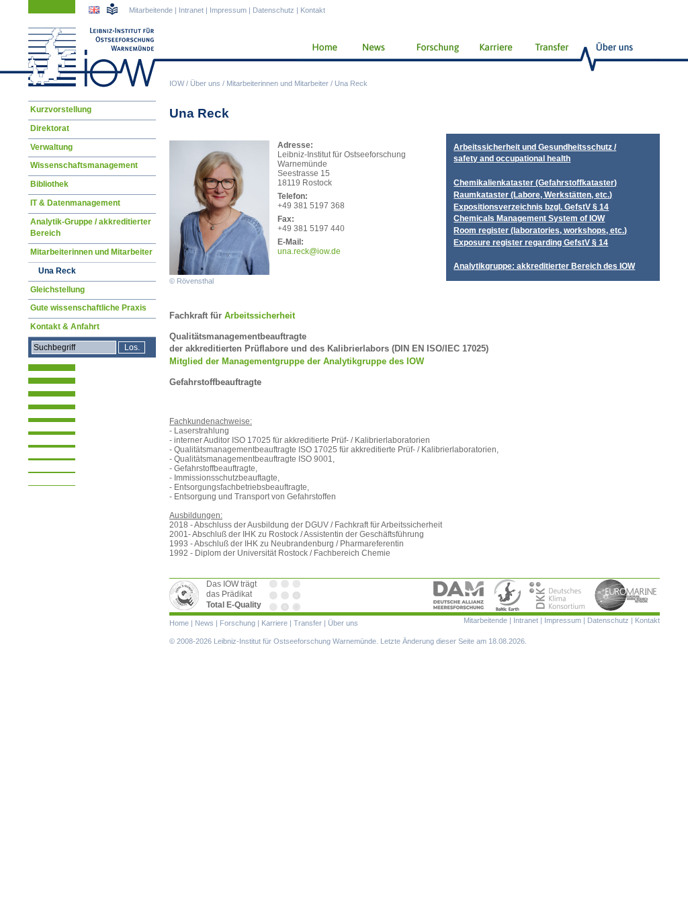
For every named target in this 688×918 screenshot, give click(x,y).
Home (319, 57)
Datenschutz (273, 10)
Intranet (191, 10)
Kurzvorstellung (60, 109)
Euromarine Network (626, 595)
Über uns (205, 83)
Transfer (549, 57)
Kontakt (312, 10)
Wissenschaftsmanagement (84, 165)
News (371, 57)
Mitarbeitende (151, 10)
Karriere (491, 57)
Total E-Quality (186, 595)
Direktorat (49, 128)
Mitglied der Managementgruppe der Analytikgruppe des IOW (296, 361)
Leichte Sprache (112, 8)
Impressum (228, 10)
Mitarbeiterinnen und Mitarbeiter (277, 83)
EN (95, 11)
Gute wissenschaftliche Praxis (88, 307)
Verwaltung (51, 147)
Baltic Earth (507, 595)
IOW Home (92, 57)
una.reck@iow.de (309, 251)
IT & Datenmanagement (75, 203)
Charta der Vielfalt (286, 595)
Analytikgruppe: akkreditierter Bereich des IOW (544, 266)
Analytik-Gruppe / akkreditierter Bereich (90, 228)
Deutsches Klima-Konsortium (558, 595)
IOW (176, 83)
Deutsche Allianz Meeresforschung (458, 595)
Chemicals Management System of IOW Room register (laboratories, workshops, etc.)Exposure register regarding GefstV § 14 (540, 230)
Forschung (432, 57)
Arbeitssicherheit (258, 315)
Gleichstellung (57, 289)
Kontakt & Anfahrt (64, 326)
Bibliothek (49, 184)
